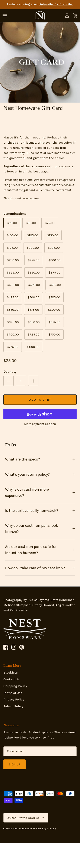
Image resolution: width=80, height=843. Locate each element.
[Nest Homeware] (40, 15)
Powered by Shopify (44, 828)
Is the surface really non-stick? (31, 510)
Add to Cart (40, 400)
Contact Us (11, 679)
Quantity (9, 372)
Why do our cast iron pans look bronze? (31, 528)
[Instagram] (13, 647)
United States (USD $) (23, 818)
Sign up (14, 764)
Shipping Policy (15, 686)
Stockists (10, 672)
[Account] (66, 15)
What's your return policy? (27, 474)
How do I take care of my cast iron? (35, 568)
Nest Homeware (22, 828)
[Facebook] (5, 647)
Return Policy (13, 706)
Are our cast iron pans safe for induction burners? (31, 549)
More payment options (40, 424)
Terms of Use (12, 693)
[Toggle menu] (4, 15)
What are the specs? (22, 459)
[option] (40, 62)
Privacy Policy (13, 699)
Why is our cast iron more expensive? (27, 492)
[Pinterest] (21, 647)
